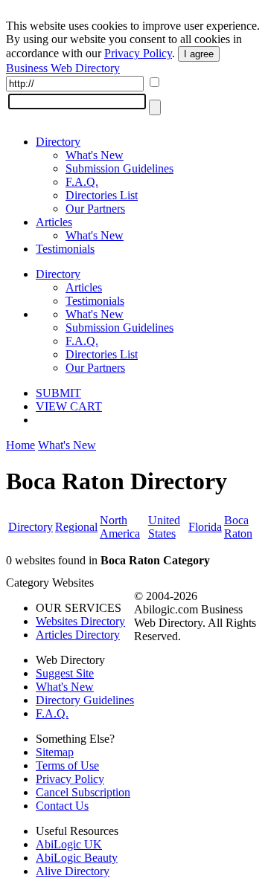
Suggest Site (65, 673)
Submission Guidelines (119, 168)
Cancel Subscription (83, 792)
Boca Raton (238, 527)
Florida (205, 526)
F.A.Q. (82, 181)
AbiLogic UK (69, 844)
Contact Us (62, 805)
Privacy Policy (138, 53)
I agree (199, 53)
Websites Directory (80, 621)
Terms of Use (67, 765)
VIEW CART (69, 406)
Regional (76, 526)
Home (20, 445)
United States (164, 527)
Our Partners (95, 208)
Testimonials (65, 248)
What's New (95, 155)
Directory (58, 141)
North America (120, 527)
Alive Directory (72, 871)
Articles (54, 222)
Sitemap (55, 752)
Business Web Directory (63, 68)
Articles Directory (78, 634)
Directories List (102, 195)
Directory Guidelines (85, 700)
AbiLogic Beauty (77, 857)
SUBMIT (58, 393)
